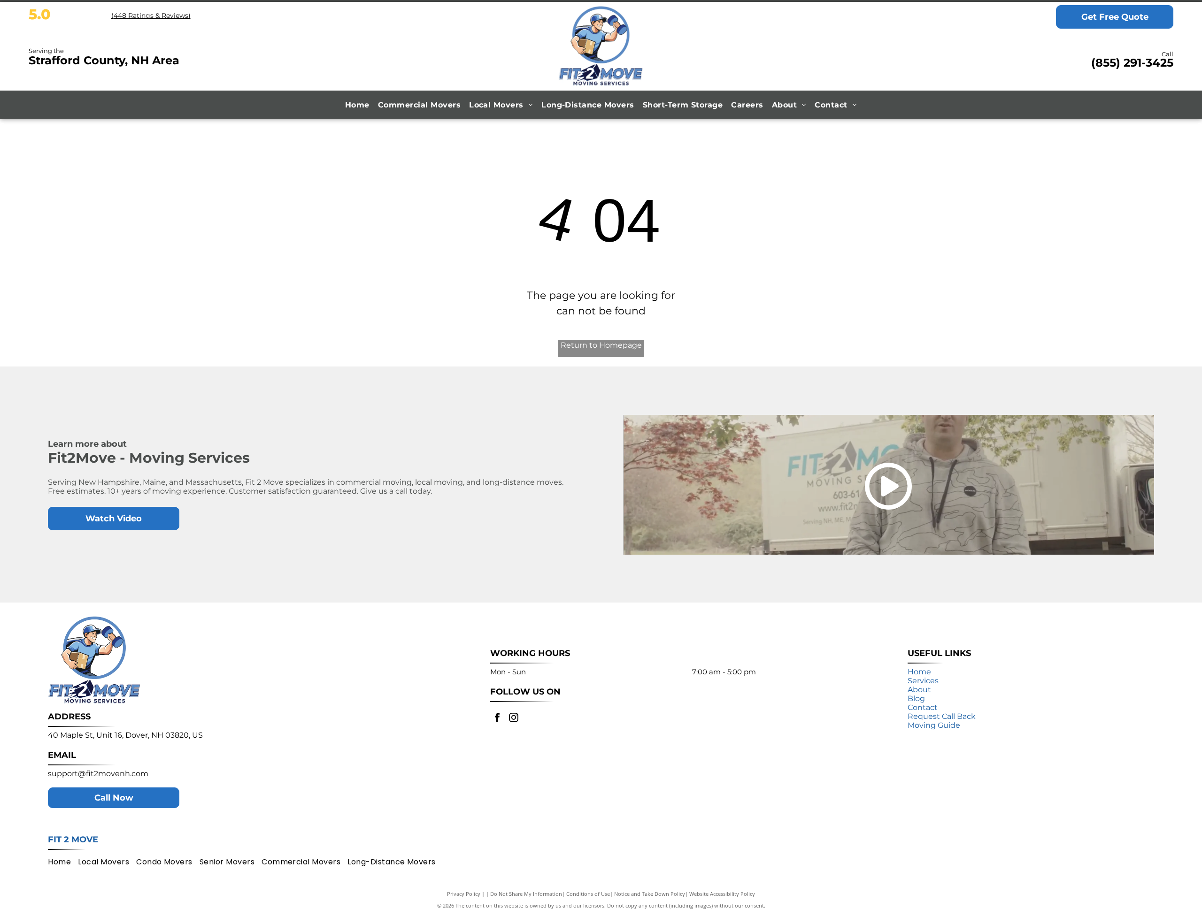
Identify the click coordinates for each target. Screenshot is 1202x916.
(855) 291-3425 (1132, 62)
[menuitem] (357, 105)
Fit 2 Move (73, 839)
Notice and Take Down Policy (649, 893)
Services (923, 680)
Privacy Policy (463, 893)
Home (919, 671)
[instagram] (514, 718)
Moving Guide (934, 725)
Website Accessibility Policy (722, 893)
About (919, 689)
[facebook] (497, 718)
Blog (916, 698)
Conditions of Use (588, 893)
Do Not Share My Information (526, 893)
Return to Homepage (601, 345)
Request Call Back (942, 716)
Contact (923, 707)
